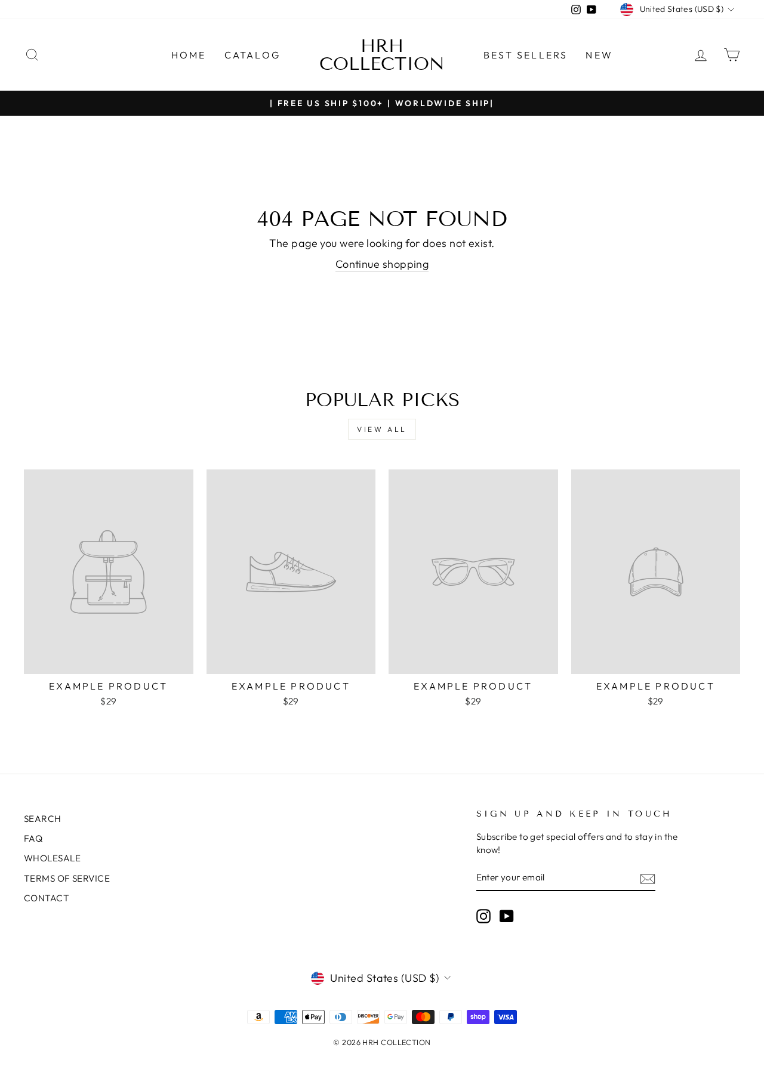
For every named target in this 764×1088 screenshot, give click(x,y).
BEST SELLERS (525, 55)
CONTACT (46, 898)
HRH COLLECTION (382, 55)
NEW (599, 55)
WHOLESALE (52, 858)
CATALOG (252, 55)
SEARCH (42, 818)
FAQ (33, 838)
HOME (189, 55)
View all (382, 429)
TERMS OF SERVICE (67, 878)
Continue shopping (382, 264)
